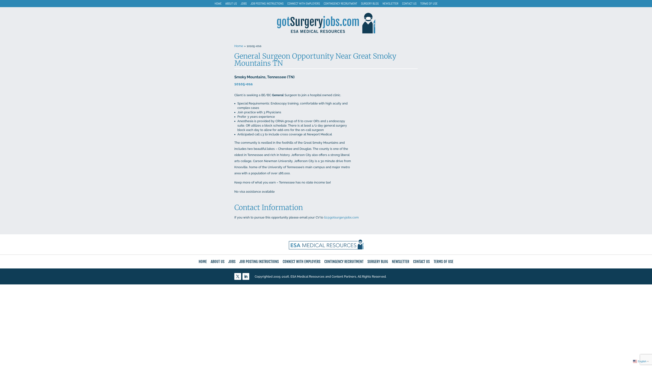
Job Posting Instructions (267, 3)
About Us (231, 3)
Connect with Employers (303, 3)
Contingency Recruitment (340, 3)
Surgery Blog (370, 3)
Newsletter (390, 3)
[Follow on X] (237, 276)
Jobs (244, 3)
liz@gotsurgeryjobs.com (341, 217)
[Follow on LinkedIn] (245, 276)
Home (218, 3)
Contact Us (409, 3)
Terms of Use (429, 3)
